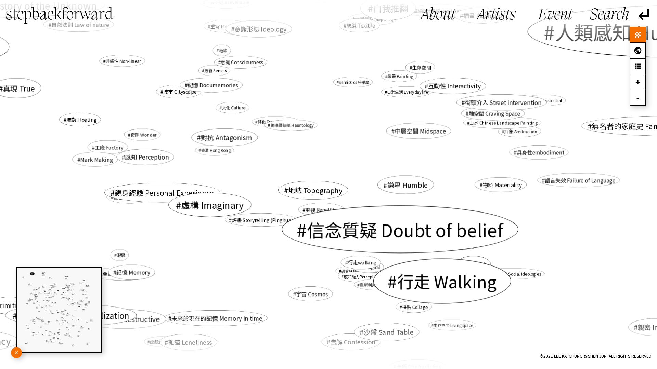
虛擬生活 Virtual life (168, 342)
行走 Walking (447, 281)
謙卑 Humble (407, 185)
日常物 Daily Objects (363, 217)
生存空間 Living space (453, 325)
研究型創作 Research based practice (413, 219)
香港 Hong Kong (216, 150)
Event (555, 15)
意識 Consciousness (242, 62)
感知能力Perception (362, 276)
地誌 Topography (315, 190)
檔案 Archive (404, 232)
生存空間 (421, 67)
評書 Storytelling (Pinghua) (262, 219)
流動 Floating (81, 119)
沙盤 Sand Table (388, 332)
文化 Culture (234, 108)
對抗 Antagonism (226, 137)
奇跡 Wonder (143, 135)
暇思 (121, 255)
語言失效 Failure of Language (580, 180)
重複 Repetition (323, 209)
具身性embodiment (540, 152)
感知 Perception (147, 157)
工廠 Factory (109, 147)
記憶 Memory (133, 272)
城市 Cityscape (180, 91)
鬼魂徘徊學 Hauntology (292, 125)
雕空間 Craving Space (494, 113)
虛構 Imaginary (212, 204)
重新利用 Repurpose (379, 285)
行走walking (362, 262)
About (438, 15)
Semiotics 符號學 (354, 82)
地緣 (223, 50)
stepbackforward (59, 15)
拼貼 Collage (415, 306)
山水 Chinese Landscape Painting (503, 123)
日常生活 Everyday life (407, 92)
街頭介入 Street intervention (503, 102)
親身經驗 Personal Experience (164, 192)
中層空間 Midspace (420, 130)
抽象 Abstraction (521, 131)
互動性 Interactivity (454, 86)
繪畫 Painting (400, 76)
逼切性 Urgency (463, 243)
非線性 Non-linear (123, 61)
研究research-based (359, 271)
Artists (497, 15)
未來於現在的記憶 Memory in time (216, 318)
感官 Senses (215, 70)
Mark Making (96, 159)
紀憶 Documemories (213, 85)
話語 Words (375, 231)
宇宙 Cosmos (312, 294)
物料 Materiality (502, 185)
